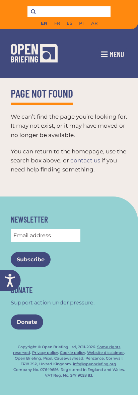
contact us (85, 160)
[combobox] (69, 11)
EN (44, 23)
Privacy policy (45, 353)
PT (81, 23)
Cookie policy (72, 353)
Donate (27, 322)
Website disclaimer (105, 353)
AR (94, 23)
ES (69, 23)
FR (57, 23)
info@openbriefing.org (94, 364)
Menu (117, 54)
